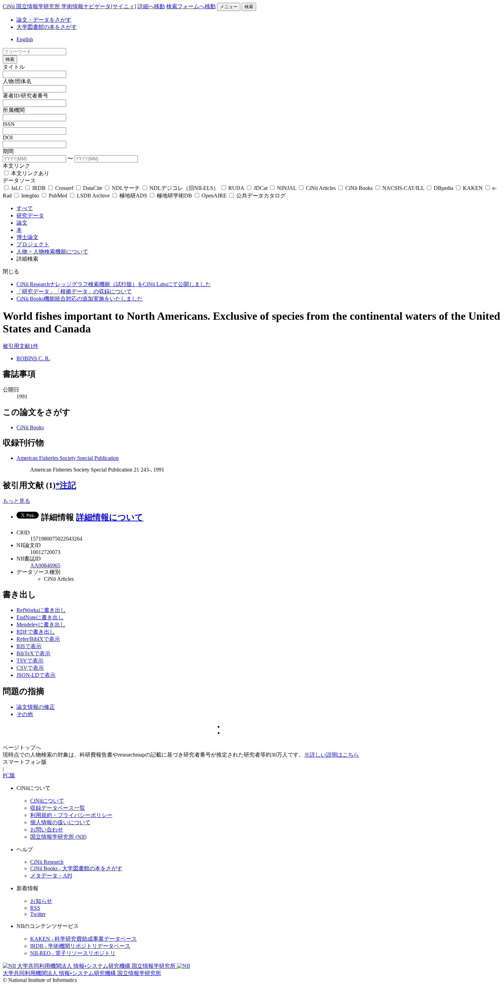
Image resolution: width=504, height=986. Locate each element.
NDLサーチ (125, 188)
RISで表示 (28, 646)
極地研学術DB (174, 196)
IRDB (39, 188)
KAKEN (472, 188)
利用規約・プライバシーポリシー (71, 815)
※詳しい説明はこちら (331, 755)
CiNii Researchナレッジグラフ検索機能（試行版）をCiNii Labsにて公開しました (113, 284)
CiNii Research (46, 862)
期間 (8, 151)
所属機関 (14, 110)
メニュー (229, 6)
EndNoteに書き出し (39, 617)
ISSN (9, 124)
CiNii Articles (320, 188)
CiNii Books (359, 188)
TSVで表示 (30, 661)
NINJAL (287, 188)
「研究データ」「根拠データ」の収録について (74, 291)
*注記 (66, 485)
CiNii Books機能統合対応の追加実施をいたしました (79, 299)
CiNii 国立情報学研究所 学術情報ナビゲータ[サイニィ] (69, 6)
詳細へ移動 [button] (151, 6)
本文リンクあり (29, 173)
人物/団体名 (17, 81)
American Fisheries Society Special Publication (67, 458)
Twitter (38, 914)
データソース (19, 180)
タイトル (14, 67)
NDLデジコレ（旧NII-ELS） (184, 188)
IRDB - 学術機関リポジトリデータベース (80, 946)
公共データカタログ (260, 196)
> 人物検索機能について (58, 251)
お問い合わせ (46, 829)
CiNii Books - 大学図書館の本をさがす (76, 868)
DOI (8, 137)
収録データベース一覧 (57, 808)
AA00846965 (45, 565)
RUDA (236, 188)
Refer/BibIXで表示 (38, 639)
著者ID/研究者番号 (25, 96)
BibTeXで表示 (33, 653)
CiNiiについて (47, 801)
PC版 (9, 775)
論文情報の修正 (35, 707)
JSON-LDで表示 (36, 675)
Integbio (30, 196)
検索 (248, 6)
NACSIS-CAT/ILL (403, 188)
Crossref (64, 188)
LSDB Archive (93, 196)
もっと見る (16, 501)
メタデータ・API (51, 876)
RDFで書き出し (35, 632)
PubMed (58, 196)
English (24, 39)
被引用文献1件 (20, 346)
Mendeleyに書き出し (40, 624)
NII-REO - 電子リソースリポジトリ (73, 953)
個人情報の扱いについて (60, 822)
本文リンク (16, 166)
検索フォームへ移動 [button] (191, 6)
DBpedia (443, 188)
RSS (35, 908)
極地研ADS (133, 196)
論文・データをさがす (43, 20)
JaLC (17, 188)
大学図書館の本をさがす (46, 27)
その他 (24, 714)
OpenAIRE (214, 196)
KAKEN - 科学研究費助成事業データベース (83, 939)
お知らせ (41, 901)
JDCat (260, 188)
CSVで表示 (30, 668)
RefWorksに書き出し (41, 610)
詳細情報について (109, 517)
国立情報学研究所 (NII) (58, 837)
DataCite (93, 188)
